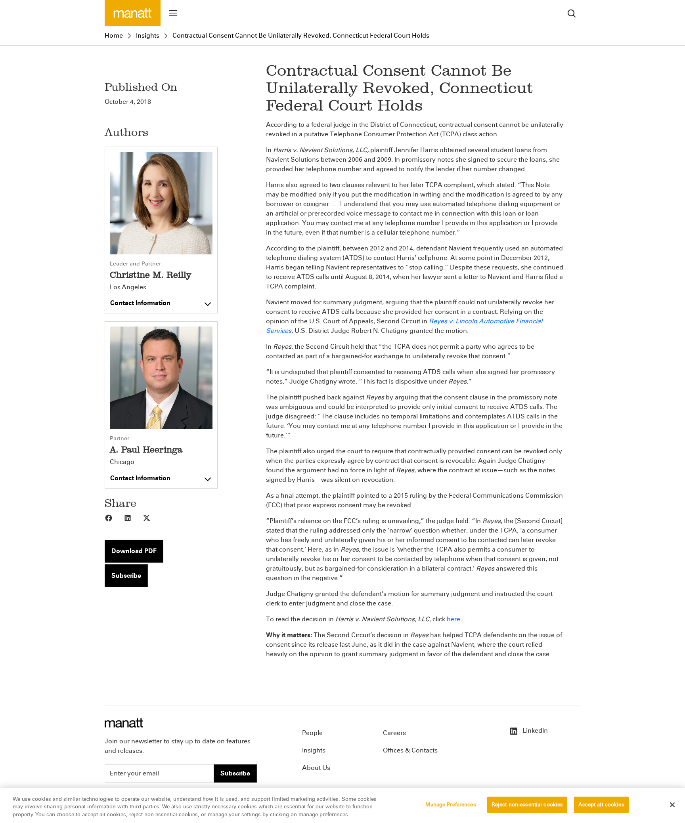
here (453, 619)
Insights (147, 35)
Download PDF (134, 551)
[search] (571, 13)
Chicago (122, 462)
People (312, 733)
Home (114, 35)
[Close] (672, 804)
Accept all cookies (601, 804)
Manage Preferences (450, 804)
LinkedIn (534, 730)
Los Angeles (128, 287)
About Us (316, 767)
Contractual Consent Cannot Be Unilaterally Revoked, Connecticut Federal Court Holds (300, 35)
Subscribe (126, 575)
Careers (394, 733)
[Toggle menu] (173, 13)
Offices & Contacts (410, 750)
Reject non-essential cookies (527, 804)
